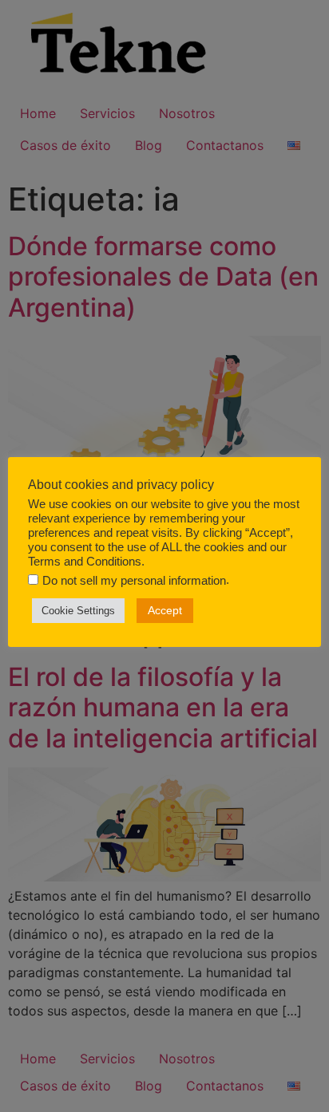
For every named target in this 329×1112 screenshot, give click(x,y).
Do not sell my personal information (134, 581)
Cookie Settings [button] (78, 611)
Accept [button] (165, 610)
